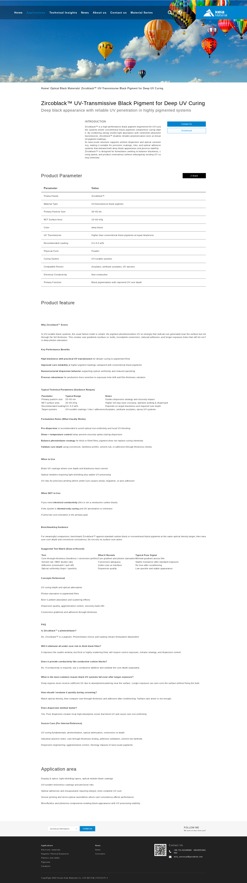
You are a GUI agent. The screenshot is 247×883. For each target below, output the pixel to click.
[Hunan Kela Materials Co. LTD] (215, 12)
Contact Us (186, 124)
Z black (194, 176)
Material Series (142, 12)
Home (18, 12)
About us (100, 12)
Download (186, 130)
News (85, 12)
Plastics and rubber (50, 858)
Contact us (118, 12)
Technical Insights (63, 12)
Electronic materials (50, 849)
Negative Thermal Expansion (55, 853)
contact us (87, 828)
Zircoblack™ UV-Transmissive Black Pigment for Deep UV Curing (122, 88)
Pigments (45, 862)
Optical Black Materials (65, 88)
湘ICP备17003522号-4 (97, 878)
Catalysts (45, 866)
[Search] (170, 12)
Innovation (100, 853)
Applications (36, 12)
